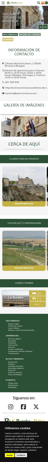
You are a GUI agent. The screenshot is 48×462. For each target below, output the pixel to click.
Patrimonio (12, 343)
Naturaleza (12, 341)
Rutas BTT (12, 370)
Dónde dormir (13, 385)
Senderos (11, 364)
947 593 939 (12, 82)
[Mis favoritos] (46, 2)
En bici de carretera (15, 372)
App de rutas (13, 362)
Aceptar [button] (10, 455)
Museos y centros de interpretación (21, 330)
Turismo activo (13, 353)
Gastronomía (13, 345)
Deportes (11, 347)
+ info (36, 304)
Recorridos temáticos (16, 368)
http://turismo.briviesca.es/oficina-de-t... (26, 87)
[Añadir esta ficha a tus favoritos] (38, 25)
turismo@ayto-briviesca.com (21, 93)
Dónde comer (13, 383)
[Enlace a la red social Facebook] (24, 406)
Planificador (12, 387)
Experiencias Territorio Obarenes (20, 351)
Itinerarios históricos (15, 366)
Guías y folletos (13, 328)
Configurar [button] (21, 455)
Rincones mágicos (14, 339)
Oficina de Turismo (30, 34)
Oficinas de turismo (15, 326)
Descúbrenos (10, 34)
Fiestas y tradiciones (15, 349)
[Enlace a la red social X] (36, 406)
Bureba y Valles (13, 324)
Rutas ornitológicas (15, 374)
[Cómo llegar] (45, 26)
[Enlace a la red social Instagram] (11, 406)
